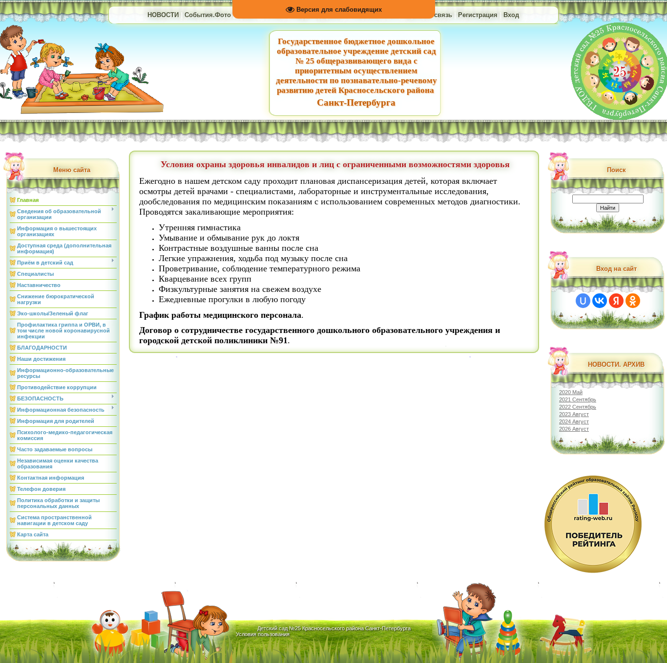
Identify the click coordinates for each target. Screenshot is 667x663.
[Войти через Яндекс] (616, 300)
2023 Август (574, 414)
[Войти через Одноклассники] (632, 300)
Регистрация (478, 15)
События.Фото (208, 15)
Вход (511, 15)
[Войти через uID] (583, 300)
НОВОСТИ (163, 15)
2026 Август (574, 429)
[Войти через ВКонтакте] (599, 300)
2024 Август (574, 421)
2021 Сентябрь (577, 399)
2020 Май (571, 392)
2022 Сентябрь (577, 407)
